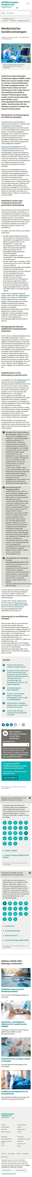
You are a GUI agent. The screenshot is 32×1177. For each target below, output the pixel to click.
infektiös (14, 293)
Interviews (4, 1129)
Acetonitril (9, 926)
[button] (3, 724)
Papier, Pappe (10, 850)
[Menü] (28, 3)
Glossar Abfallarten (6, 1139)
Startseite (5, 20)
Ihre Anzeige (11, 1153)
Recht (3, 1145)
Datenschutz (4, 1156)
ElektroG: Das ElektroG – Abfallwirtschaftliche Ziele (16, 666)
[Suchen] (3, 13)
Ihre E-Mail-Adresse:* (9, 741)
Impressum (25, 1153)
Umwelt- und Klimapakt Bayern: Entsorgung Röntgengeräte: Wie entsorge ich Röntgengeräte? (17, 696)
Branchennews (21, 1129)
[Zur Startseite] (10, 4)
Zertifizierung (14, 578)
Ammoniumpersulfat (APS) (16, 940)
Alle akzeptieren (21, 1170)
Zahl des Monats (21, 1124)
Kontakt (18, 1153)
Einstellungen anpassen (8, 1173)
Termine (19, 1131)
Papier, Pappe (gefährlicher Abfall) (16, 856)
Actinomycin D (11, 935)
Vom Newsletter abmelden (12, 756)
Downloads (20, 1136)
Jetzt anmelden (10, 778)
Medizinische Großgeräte (10, 147)
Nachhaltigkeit (5, 1127)
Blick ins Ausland (5, 1131)
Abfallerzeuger (22, 380)
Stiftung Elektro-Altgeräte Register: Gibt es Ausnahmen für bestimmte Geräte (17, 705)
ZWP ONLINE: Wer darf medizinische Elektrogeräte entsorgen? (17, 713)
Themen (3, 1124)
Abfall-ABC (13, 20)
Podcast (19, 1127)
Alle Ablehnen (7, 1170)
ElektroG (7, 126)
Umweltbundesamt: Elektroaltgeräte (14, 689)
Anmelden (27, 744)
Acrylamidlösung (12, 931)
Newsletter (20, 1141)
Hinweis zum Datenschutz (18, 754)
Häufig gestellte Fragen (23, 1139)
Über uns (3, 1153)
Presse (19, 1146)
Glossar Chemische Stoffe (6, 1142)
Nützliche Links (21, 1143)
